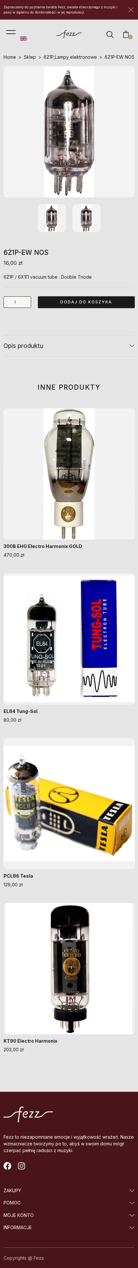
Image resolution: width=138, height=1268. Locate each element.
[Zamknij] (131, 10)
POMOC (12, 1202)
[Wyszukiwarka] (110, 34)
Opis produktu (23, 346)
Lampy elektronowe (76, 57)
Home (10, 57)
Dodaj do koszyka (86, 302)
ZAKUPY (12, 1190)
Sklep (30, 57)
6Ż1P (49, 57)
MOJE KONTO (19, 1215)
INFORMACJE (18, 1227)
